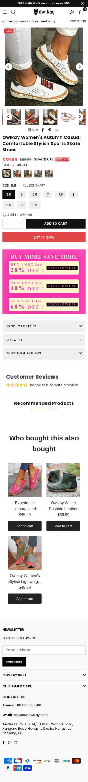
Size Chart (36, 185)
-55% (8, 31)
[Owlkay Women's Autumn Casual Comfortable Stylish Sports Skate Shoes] (14, 117)
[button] (81, 11)
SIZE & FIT (14, 339)
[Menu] (4, 11)
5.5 (8, 194)
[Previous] (8, 67)
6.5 (35, 194)
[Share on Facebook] (42, 129)
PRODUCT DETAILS (21, 326)
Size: (23, 185)
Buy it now (44, 237)
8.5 (8, 205)
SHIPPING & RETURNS (23, 353)
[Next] (79, 67)
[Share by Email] (57, 129)
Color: (15, 165)
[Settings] (72, 11)
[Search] (13, 11)
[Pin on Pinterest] (50, 129)
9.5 (35, 205)
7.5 (60, 194)
